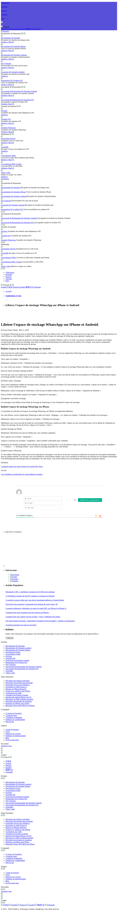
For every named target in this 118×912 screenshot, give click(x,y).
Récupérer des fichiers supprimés (18, 681)
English (10, 29)
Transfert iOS (10, 658)
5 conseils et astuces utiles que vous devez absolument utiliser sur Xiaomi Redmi (35, 600)
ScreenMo (9, 671)
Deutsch (16, 29)
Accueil (8, 291)
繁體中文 (30, 29)
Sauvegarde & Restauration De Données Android (23, 667)
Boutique (4, 7)
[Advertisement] (43, 314)
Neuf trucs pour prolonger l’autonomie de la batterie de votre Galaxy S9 (32, 604)
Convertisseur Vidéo (13, 654)
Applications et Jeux (13, 296)
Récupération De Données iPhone (18, 650)
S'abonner (9, 638)
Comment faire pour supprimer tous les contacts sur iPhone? (27, 613)
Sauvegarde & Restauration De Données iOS (22, 669)
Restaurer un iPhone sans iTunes (17, 703)
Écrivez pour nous (12, 740)
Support (4, 11)
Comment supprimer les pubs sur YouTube (21, 625)
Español (22, 29)
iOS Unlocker (11, 665)
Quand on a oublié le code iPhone (18, 691)
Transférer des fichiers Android (17, 695)
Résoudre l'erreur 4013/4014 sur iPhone (20, 706)
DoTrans (9, 656)
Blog (2, 18)
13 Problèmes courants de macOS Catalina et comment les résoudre (30, 596)
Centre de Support (12, 729)
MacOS (11, 42)
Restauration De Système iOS (16, 662)
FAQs (8, 732)
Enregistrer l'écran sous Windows (18, 685)
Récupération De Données (15, 646)
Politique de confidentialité (15, 720)
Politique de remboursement (16, 736)
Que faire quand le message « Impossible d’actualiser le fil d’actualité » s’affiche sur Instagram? (40, 621)
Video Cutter (10, 673)
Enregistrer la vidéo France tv (16, 687)
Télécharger (5, 3)
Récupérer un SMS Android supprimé (19, 699)
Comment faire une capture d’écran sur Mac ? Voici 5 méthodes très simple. (33, 617)
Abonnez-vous (6, 746)
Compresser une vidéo (14, 693)
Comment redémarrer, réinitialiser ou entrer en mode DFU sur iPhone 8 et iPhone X (36, 608)
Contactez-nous (11, 715)
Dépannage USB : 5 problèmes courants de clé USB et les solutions (30, 592)
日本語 (4, 29)
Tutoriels (4, 15)
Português (37, 29)
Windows (4, 42)
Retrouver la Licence (13, 734)
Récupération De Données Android (18, 648)
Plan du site (10, 722)
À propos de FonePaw (14, 713)
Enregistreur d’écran (13, 652)
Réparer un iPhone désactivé (16, 689)
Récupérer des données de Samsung (19, 701)
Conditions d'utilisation (14, 718)
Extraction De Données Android (17, 660)
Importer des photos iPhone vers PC (19, 697)
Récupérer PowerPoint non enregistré (19, 683)
